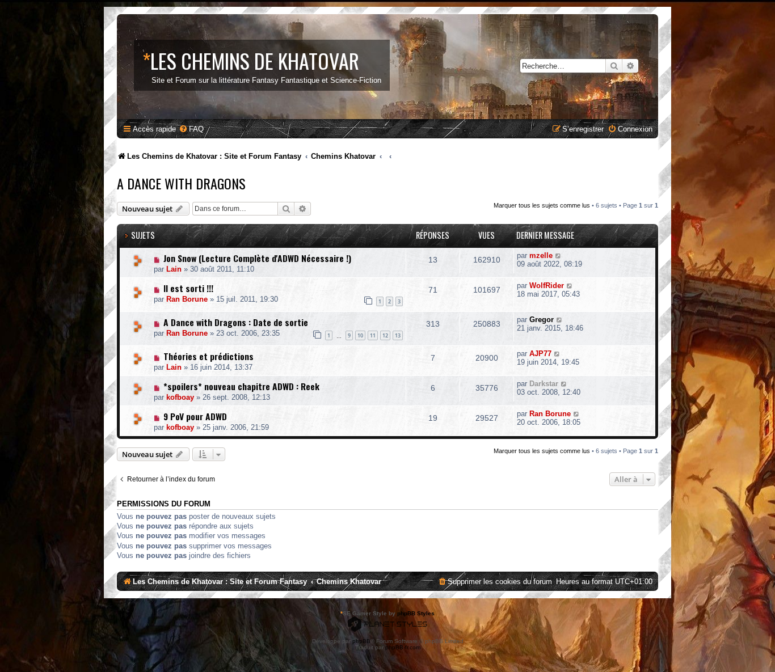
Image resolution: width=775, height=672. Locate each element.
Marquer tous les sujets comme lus (542, 205)
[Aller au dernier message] (558, 255)
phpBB (361, 641)
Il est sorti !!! (188, 288)
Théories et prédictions (208, 356)
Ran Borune (187, 299)
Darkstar (543, 383)
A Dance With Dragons (181, 183)
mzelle (541, 255)
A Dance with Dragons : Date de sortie (235, 322)
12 (385, 335)
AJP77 (540, 353)
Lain (174, 269)
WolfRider (546, 285)
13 (398, 335)
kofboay (180, 397)
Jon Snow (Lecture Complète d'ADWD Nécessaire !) (257, 258)
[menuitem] (191, 129)
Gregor (541, 319)
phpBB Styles (416, 613)
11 (373, 335)
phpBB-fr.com (402, 647)
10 (360, 335)
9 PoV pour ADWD (195, 416)
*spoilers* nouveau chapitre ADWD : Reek (241, 386)
